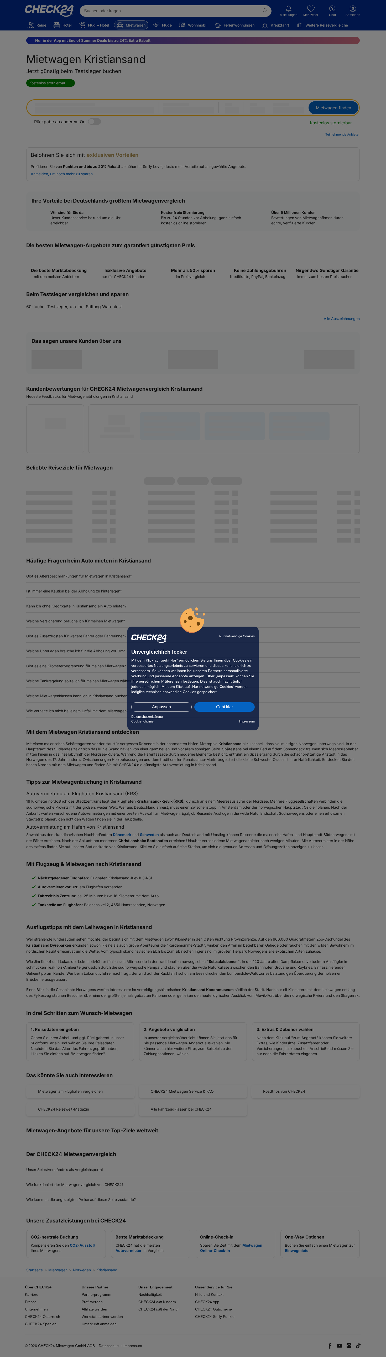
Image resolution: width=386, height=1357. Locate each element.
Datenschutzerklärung (147, 717)
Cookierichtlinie (142, 721)
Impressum (247, 721)
